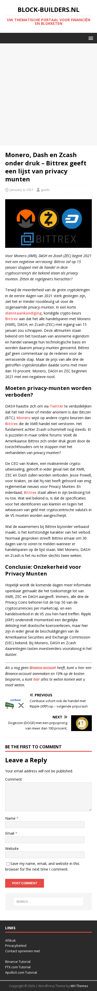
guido (45, 189)
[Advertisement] (48, 94)
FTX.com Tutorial (18, 967)
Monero (24, 417)
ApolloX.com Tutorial (21, 972)
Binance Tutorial (18, 961)
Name (11, 818)
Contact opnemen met (22, 951)
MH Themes (79, 986)
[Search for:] (49, 901)
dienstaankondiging (23, 313)
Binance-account (42, 667)
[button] (90, 38)
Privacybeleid (15, 945)
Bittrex (11, 318)
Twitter (56, 406)
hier (36, 679)
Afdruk (10, 940)
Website (12, 848)
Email (10, 833)
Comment (13, 779)
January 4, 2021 (21, 189)
